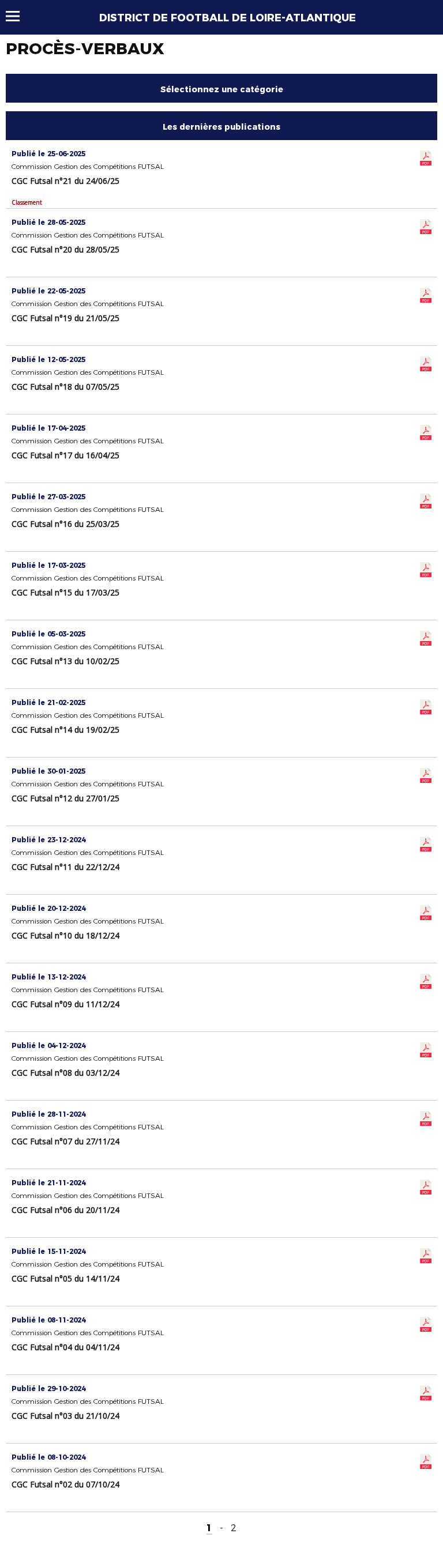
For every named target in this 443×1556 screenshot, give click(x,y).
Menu (18, 16)
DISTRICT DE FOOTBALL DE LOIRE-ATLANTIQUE (227, 18)
